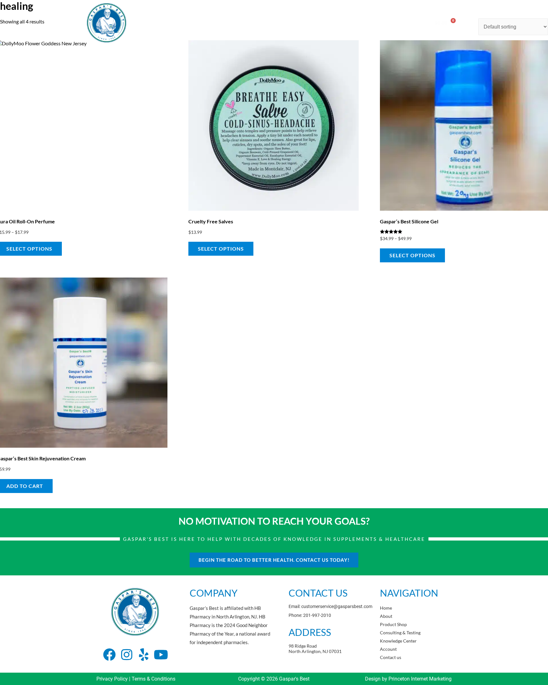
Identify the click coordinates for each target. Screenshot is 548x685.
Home (181, 23)
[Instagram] (126, 654)
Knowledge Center (333, 23)
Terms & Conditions (153, 679)
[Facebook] (109, 654)
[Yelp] (143, 654)
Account (372, 23)
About (205, 23)
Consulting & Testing (282, 23)
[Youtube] (160, 654)
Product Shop (236, 23)
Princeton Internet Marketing (420, 679)
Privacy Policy (112, 679)
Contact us (403, 23)
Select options (221, 249)
